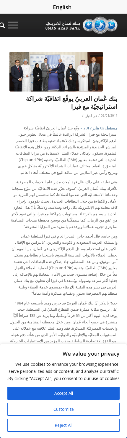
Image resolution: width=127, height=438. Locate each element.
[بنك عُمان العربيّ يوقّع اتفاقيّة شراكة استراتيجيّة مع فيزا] (56, 72)
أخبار (89, 116)
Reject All (63, 425)
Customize (63, 409)
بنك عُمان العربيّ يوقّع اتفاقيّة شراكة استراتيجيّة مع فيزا (72, 102)
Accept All (63, 393)
